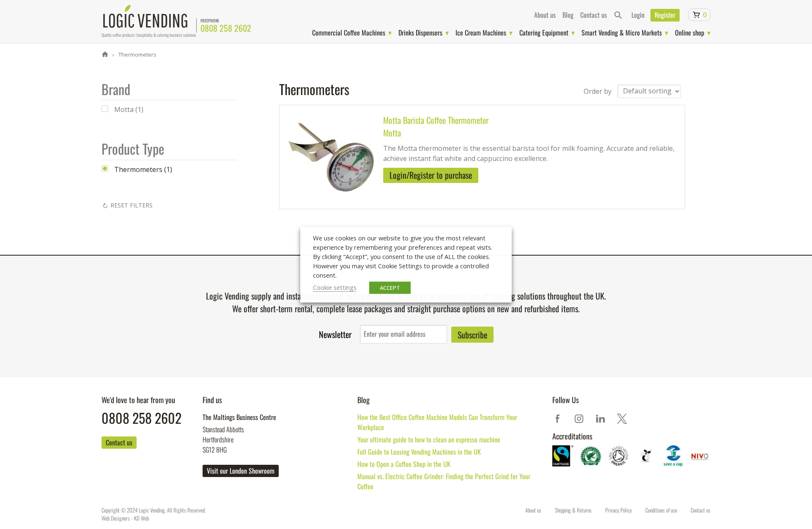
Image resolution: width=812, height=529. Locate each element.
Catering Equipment (543, 32)
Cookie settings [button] (335, 287)
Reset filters (131, 205)
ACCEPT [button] (390, 288)
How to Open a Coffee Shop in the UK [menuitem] (403, 464)
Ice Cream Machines (480, 32)
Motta (392, 132)
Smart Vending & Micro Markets (622, 32)
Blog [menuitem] (567, 15)
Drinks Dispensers (420, 32)
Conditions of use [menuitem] (661, 510)
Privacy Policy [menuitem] (618, 510)
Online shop (689, 32)
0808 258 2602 (225, 28)
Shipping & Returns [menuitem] (573, 510)
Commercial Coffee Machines (348, 32)
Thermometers (136, 54)
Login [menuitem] (638, 15)
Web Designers (116, 518)
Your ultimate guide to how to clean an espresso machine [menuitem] (428, 439)
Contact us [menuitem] (593, 15)
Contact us (119, 442)
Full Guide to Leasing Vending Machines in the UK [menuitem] (419, 452)
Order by (598, 90)
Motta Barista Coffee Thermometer (435, 120)
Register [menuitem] (665, 15)
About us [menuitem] (545, 15)
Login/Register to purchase (431, 175)
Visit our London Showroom (240, 471)
